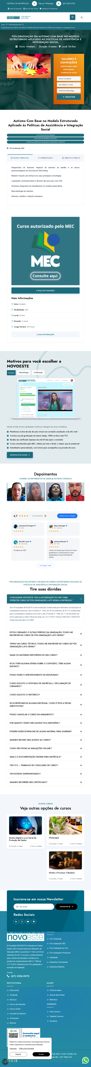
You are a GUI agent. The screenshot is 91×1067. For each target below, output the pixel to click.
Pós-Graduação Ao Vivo (59, 948)
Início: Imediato (27, 46)
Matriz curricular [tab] (21, 158)
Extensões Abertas (57, 967)
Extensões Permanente (59, 962)
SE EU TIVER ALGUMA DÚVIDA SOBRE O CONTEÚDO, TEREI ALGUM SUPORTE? (40, 665)
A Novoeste (14, 990)
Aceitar (41, 1054)
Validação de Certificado (49, 9)
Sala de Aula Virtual (31, 9)
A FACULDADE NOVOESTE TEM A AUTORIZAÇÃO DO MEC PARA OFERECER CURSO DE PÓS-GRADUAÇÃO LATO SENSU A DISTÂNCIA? (41, 599)
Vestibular (14, 995)
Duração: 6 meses (47, 46)
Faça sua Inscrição (46, 290)
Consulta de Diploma (18, 1014)
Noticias (13, 1023)
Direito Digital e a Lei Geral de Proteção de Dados (22, 839)
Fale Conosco (55, 1012)
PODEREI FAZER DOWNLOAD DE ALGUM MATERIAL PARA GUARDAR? (41, 731)
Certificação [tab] (38, 372)
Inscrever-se (65, 907)
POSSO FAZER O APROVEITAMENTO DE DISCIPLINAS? (34, 674)
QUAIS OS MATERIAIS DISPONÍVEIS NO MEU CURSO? (34, 655)
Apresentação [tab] (46, 158)
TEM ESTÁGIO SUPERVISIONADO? (25, 773)
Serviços (13, 1000)
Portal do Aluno (55, 990)
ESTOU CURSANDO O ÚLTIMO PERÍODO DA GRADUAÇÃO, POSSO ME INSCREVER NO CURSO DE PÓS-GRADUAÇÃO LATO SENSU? (41, 634)
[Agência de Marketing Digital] (12, 1060)
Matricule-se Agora (18, 455)
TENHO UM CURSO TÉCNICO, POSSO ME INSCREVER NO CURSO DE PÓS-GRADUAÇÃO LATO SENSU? (43, 645)
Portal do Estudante (15, 9)
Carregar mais (45, 565)
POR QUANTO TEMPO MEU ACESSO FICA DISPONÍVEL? (35, 723)
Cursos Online (15, 1009)
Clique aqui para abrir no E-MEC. (22, 620)
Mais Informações (46, 334)
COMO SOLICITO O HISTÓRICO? (25, 694)
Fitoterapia (54, 837)
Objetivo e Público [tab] (72, 158)
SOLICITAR (69, 97)
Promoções (14, 1018)
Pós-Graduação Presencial (60, 953)
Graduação (54, 958)
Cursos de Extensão (17, 1004)
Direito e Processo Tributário (62, 872)
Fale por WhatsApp (45, 3)
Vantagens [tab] (11, 373)
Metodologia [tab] (24, 372)
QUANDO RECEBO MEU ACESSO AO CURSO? (30, 739)
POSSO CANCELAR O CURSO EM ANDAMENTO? (32, 714)
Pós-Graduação (56, 939)
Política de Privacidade (26, 1048)
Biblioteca (53, 1000)
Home (3, 24)
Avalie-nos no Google (67, 516)
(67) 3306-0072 (68, 3)
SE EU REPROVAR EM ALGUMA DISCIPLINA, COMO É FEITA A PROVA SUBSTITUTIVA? (40, 705)
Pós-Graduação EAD (15, 24)
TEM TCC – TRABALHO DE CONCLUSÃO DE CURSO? (34, 765)
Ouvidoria (53, 1021)
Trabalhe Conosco (56, 1016)
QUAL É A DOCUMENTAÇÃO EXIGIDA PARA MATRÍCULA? (35, 756)
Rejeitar (18, 1054)
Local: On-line (69, 46)
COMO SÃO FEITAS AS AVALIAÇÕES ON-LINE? (31, 748)
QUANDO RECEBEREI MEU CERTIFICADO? (28, 782)
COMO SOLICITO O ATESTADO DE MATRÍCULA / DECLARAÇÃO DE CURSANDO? (40, 685)
